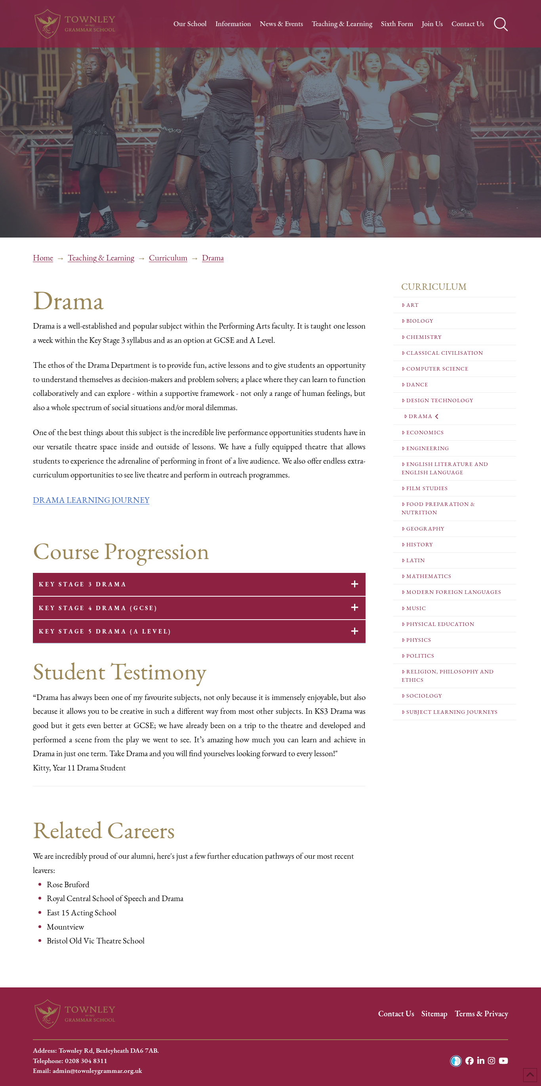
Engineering (427, 448)
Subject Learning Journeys (452, 712)
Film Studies (427, 488)
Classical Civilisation (444, 353)
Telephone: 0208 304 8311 (70, 1060)
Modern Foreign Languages (453, 592)
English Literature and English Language (445, 468)
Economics (425, 432)
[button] (199, 584)
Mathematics (428, 576)
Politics (420, 656)
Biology (419, 321)
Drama (420, 416)
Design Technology (439, 400)
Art (412, 305)
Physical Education (440, 624)
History (419, 544)
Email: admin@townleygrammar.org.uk (87, 1070)
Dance (417, 384)
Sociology (424, 696)
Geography (425, 529)
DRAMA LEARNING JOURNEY (91, 500)
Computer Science (437, 369)
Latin (415, 560)
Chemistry (424, 337)
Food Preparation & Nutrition (438, 508)
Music (416, 608)
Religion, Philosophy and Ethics (448, 676)
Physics (418, 640)
